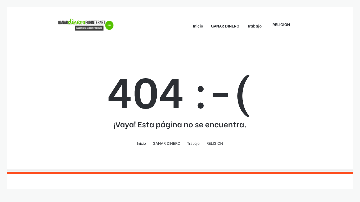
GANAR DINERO (225, 26)
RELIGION (281, 24)
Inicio (198, 26)
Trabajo (254, 26)
